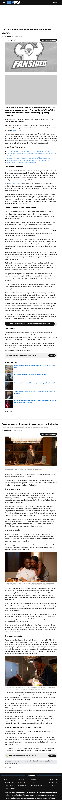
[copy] (15, 40)
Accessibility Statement (38, 785)
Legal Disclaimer (23, 785)
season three (17, 130)
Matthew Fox (8, 430)
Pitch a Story (22, 782)
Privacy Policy (35, 782)
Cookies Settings (9, 788)
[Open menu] (4, 2)
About (6, 779)
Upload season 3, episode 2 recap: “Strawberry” (22, 162)
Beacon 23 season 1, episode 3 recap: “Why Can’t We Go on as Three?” (29, 160)
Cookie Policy (8, 785)
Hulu (11, 411)
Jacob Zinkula (8, 36)
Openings (21, 779)
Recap (12, 768)
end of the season (15, 184)
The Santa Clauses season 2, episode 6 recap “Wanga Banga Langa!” (29, 151)
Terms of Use (53, 782)
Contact (33, 779)
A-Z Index (52, 785)
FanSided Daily (9, 782)
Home (6, 411)
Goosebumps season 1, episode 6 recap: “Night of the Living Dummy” (29, 158)
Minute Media (12, 792)
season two (40, 128)
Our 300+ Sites (53, 779)
